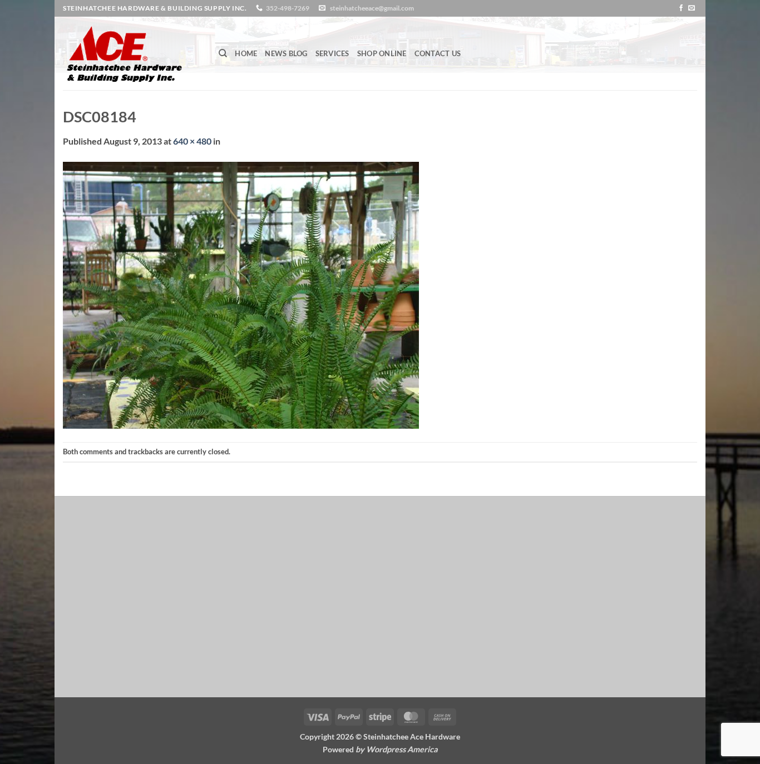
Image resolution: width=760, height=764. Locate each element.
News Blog (286, 53)
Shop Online (382, 53)
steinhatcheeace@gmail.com (372, 8)
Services (332, 53)
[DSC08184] (241, 294)
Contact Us (437, 53)
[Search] (223, 53)
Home (246, 53)
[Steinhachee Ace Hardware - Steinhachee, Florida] (132, 53)
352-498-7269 (287, 8)
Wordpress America (402, 749)
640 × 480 (192, 141)
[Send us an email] (691, 8)
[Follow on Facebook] (681, 8)
